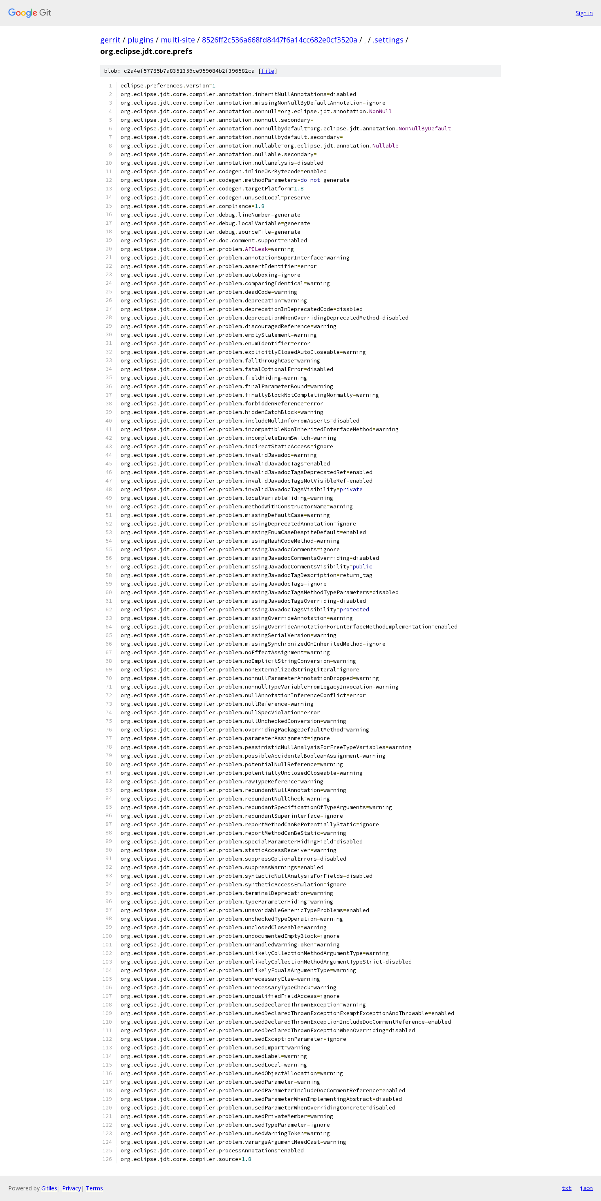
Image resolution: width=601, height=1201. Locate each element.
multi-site (178, 40)
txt (567, 1188)
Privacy (71, 1188)
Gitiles (49, 1188)
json (586, 1188)
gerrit (110, 40)
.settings (388, 40)
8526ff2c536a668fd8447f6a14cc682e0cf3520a (279, 40)
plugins (141, 40)
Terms (94, 1188)
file (267, 70)
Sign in (584, 13)
